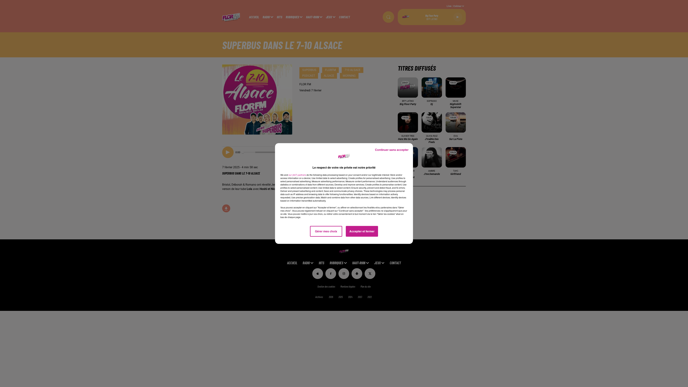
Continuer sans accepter (391, 150)
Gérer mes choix (326, 231)
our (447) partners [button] (297, 174)
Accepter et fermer (361, 231)
